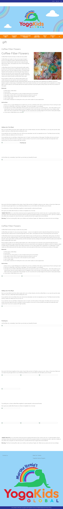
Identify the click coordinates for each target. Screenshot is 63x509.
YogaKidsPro (5, 36)
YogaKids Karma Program (39, 458)
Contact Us (52, 36)
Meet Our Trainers (37, 455)
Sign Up (57, 1)
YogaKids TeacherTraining (25, 36)
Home (53, 1)
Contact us (5, 455)
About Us (45, 36)
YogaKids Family (14, 36)
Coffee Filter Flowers (11, 49)
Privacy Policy (48, 507)
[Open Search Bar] (59, 36)
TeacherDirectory (37, 36)
